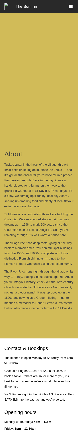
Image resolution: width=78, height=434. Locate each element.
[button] (71, 7)
